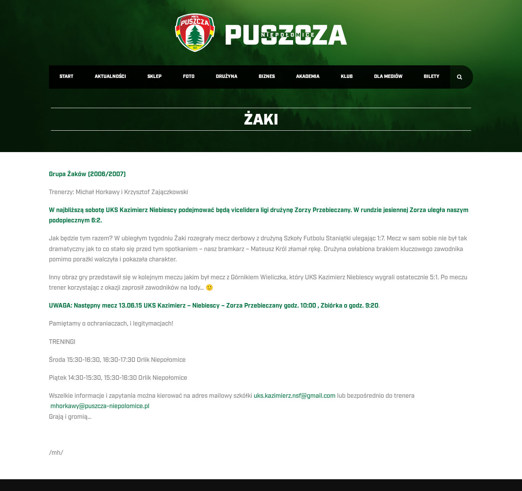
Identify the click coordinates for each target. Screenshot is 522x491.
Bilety (431, 76)
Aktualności (110, 76)
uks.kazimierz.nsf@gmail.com (295, 396)
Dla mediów (388, 76)
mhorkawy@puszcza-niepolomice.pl (99, 406)
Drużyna (226, 76)
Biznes (267, 76)
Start (66, 76)
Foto (189, 76)
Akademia (307, 76)
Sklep (155, 76)
